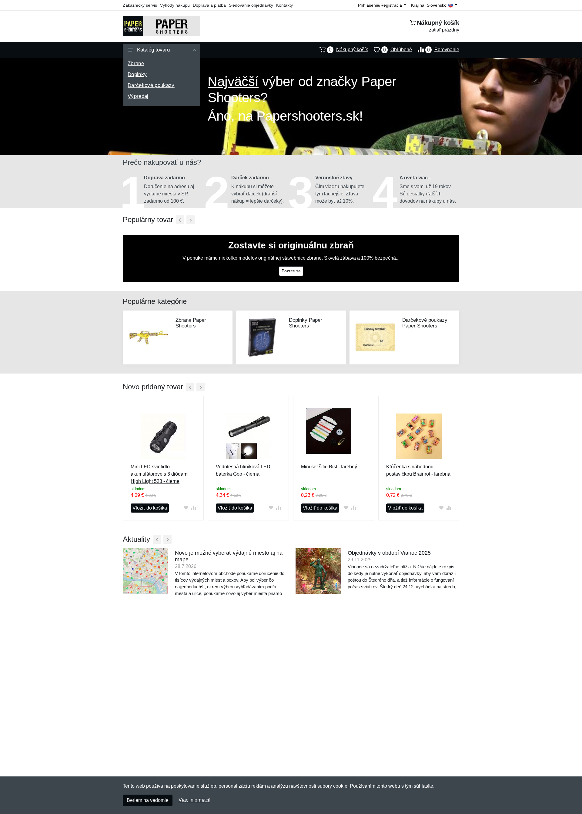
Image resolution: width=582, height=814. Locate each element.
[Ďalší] (190, 219)
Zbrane (136, 63)
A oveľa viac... (415, 177)
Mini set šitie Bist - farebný (329, 466)
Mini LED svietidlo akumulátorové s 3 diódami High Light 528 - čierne (160, 474)
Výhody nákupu (175, 5)
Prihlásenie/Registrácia (380, 5)
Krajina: (429, 5)
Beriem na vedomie (148, 800)
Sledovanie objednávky (251, 5)
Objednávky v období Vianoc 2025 (389, 553)
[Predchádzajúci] (180, 219)
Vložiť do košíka (149, 507)
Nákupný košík (348, 49)
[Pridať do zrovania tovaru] (193, 507)
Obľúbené (397, 49)
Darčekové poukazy (151, 85)
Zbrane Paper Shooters (191, 323)
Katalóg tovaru (153, 50)
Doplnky (137, 74)
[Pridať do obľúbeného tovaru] (185, 507)
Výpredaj (138, 96)
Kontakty (284, 5)
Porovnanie (443, 49)
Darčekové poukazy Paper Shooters (424, 323)
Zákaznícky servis (140, 5)
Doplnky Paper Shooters (305, 323)
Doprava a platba (209, 5)
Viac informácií (194, 799)
